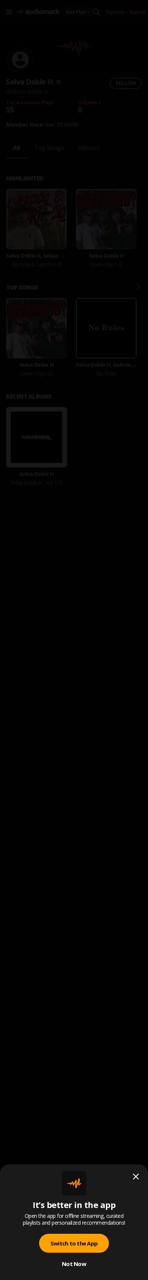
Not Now (74, 1263)
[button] (74, 640)
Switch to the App (74, 1243)
